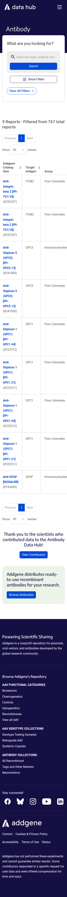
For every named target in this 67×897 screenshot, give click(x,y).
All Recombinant (13, 761)
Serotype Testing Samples (19, 734)
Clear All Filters (20, 91)
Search (33, 66)
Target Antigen (31, 169)
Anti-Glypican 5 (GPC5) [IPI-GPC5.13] (10, 258)
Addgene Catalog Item (9, 167)
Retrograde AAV (12, 740)
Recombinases (12, 714)
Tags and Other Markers (18, 767)
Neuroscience (11, 772)
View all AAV (10, 720)
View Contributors (33, 555)
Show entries (19, 150)
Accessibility (10, 842)
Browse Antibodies (21, 595)
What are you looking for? (30, 44)
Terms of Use (30, 842)
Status (46, 842)
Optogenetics (11, 708)
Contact (7, 834)
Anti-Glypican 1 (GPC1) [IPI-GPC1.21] (10, 372)
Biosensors (9, 690)
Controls (7, 702)
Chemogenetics (12, 696)
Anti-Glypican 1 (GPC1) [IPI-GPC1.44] (10, 334)
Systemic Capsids (14, 746)
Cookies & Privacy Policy (31, 834)
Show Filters (36, 79)
